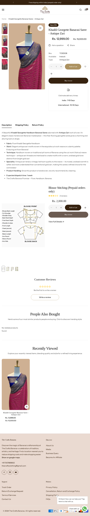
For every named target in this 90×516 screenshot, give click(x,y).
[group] (27, 56)
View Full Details (55, 222)
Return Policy (38, 125)
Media (48, 449)
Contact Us (6, 499)
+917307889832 (8, 463)
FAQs (48, 499)
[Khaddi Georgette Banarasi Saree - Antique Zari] (16, 384)
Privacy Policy (51, 487)
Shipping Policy (21, 125)
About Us (50, 445)
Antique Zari (64, 60)
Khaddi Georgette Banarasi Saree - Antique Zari (15, 414)
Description (7, 125)
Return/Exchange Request (12, 491)
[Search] (80, 9)
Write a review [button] (45, 297)
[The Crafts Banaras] (45, 9)
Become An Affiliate (54, 457)
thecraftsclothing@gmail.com (14, 466)
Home (4, 19)
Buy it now (68, 81)
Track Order (6, 487)
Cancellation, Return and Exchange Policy (63, 491)
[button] (13, 2)
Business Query (52, 453)
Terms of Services (9, 495)
